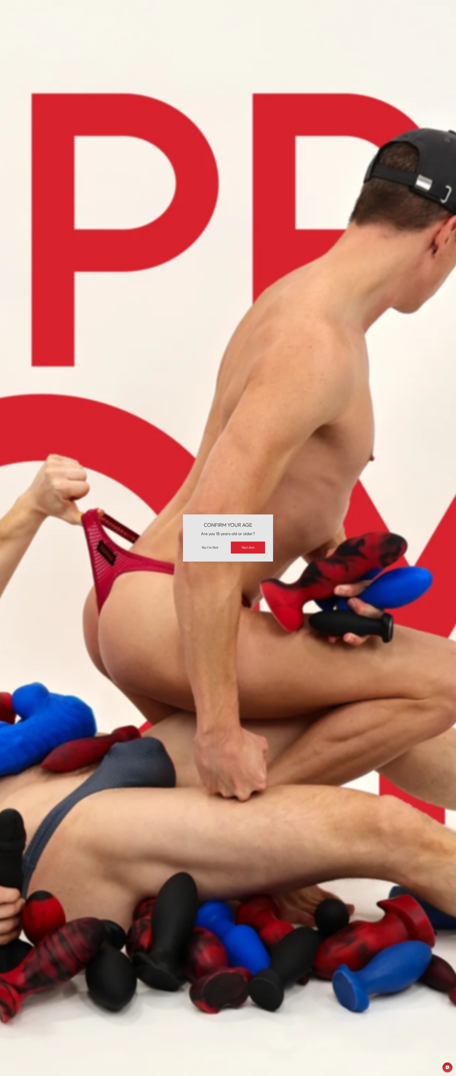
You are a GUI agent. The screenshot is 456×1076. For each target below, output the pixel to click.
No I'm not (210, 547)
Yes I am (248, 547)
